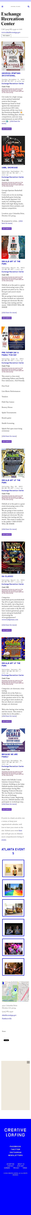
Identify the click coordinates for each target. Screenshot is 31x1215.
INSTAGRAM (15, 1152)
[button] (28, 1062)
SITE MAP (20, 1166)
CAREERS (7, 1168)
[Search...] (28, 6)
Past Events (6, 35)
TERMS (25, 1168)
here (20, 830)
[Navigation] (1, 6)
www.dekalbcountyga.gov (10, 32)
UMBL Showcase (10, 168)
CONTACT (10, 1166)
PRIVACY (16, 1168)
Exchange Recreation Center (13, 83)
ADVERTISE (10, 1164)
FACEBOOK (15, 1147)
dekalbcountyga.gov (9, 1015)
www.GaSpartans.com (10, 619)
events (3, 840)
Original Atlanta (15, 6)
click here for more (9, 312)
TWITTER (15, 1150)
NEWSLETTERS (15, 1155)
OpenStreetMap (21, 1001)
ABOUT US (21, 1164)
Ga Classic (7, 576)
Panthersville (7, 1018)
